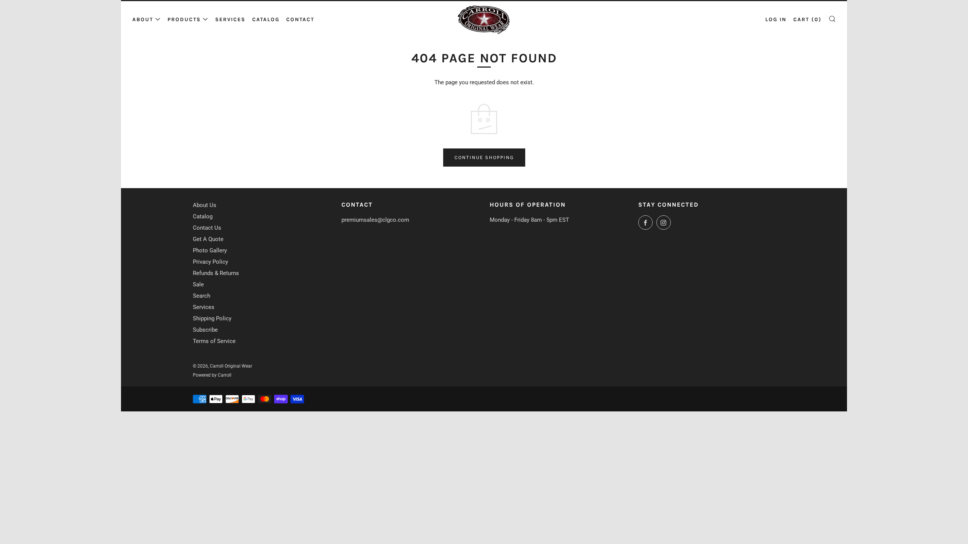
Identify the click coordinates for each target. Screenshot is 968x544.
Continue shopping (484, 157)
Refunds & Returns (216, 273)
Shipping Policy (212, 318)
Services (230, 19)
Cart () (807, 19)
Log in (775, 19)
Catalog (265, 19)
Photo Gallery (210, 250)
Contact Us (207, 227)
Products (184, 19)
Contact (300, 19)
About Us (204, 205)
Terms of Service (214, 341)
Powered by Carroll (212, 375)
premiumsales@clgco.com (375, 219)
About (142, 19)
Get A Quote (208, 239)
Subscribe (205, 329)
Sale (198, 284)
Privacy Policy (210, 261)
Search (201, 295)
